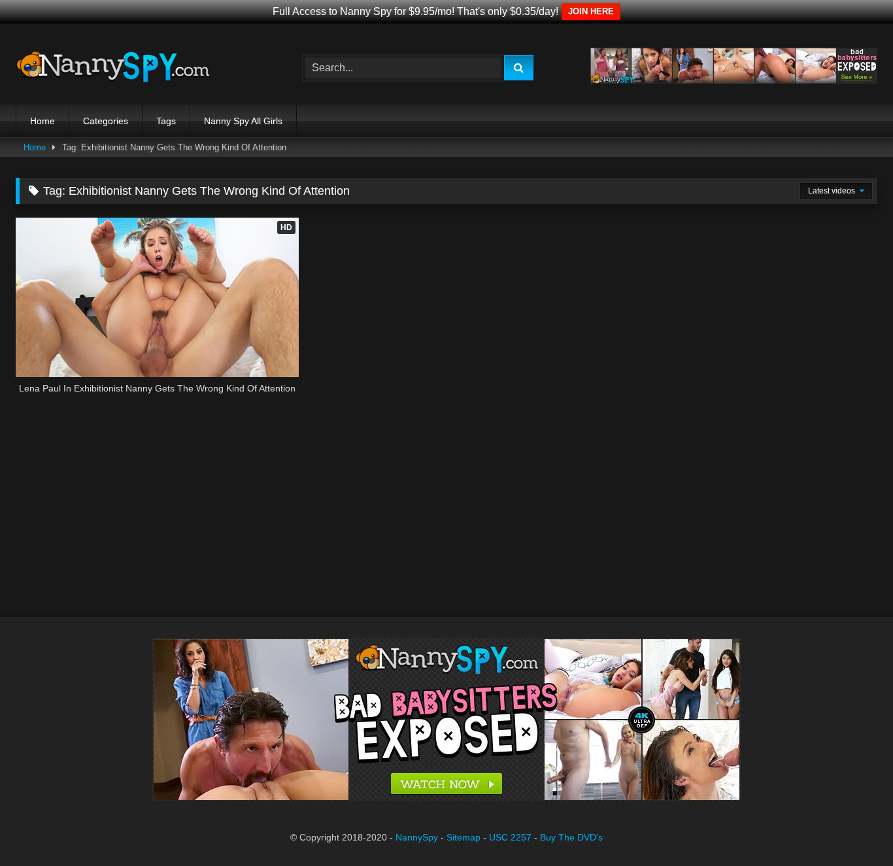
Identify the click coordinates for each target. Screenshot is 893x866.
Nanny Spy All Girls (243, 121)
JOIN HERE (591, 11)
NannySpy (417, 837)
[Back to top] (852, 827)
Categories (105, 121)
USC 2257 (510, 837)
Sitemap (463, 837)
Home (42, 121)
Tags (166, 121)
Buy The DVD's (571, 837)
